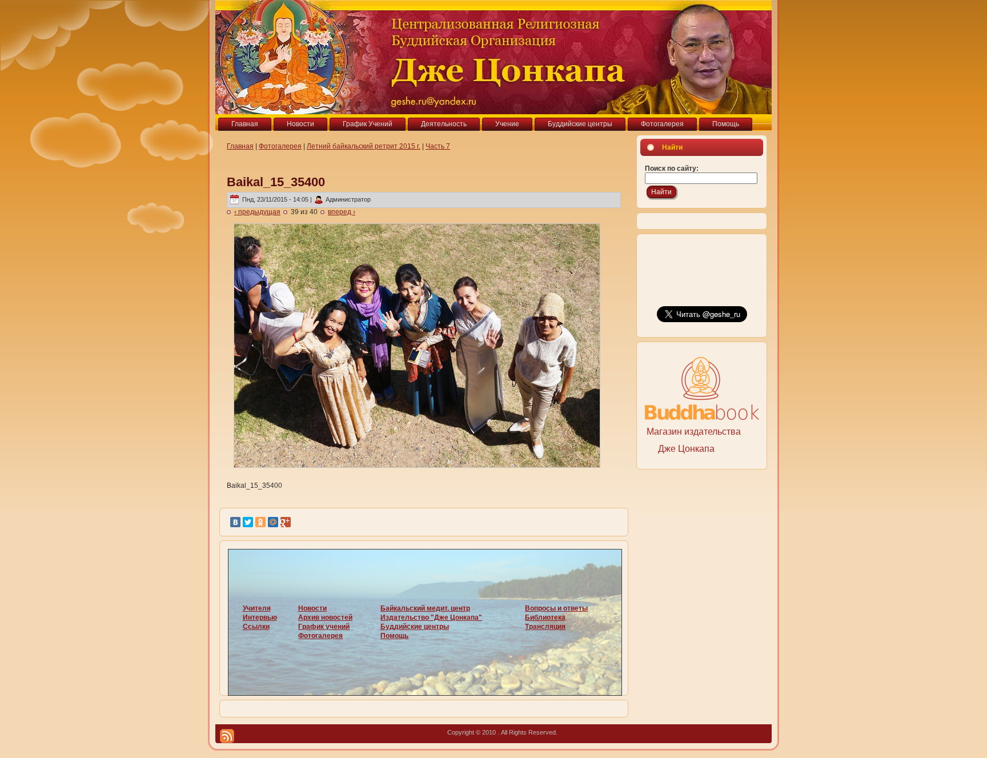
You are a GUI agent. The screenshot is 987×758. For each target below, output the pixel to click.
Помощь (394, 636)
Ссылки (256, 627)
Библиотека (545, 617)
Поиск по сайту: (672, 169)
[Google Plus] (285, 522)
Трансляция (545, 627)
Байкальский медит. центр (425, 608)
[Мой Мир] (273, 522)
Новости (312, 608)
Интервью (260, 617)
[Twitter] (248, 522)
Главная (240, 146)
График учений (324, 627)
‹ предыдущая (257, 212)
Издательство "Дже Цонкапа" (431, 617)
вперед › (341, 212)
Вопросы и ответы (556, 608)
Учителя (257, 608)
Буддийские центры (414, 627)
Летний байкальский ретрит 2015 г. (363, 146)
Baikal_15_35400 (276, 182)
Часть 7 (438, 146)
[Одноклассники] (260, 522)
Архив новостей (325, 617)
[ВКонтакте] (235, 522)
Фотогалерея (280, 146)
